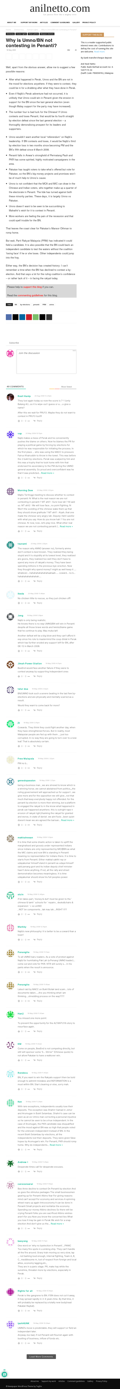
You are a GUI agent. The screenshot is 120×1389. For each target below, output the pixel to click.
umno (51, 304)
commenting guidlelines (30, 295)
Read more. (99, 51)
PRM (44, 304)
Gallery (76, 22)
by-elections (25, 304)
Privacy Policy (89, 22)
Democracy (19, 29)
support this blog (32, 287)
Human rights (32, 29)
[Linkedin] (22, 57)
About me (11, 22)
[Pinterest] (29, 57)
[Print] (49, 57)
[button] (110, 22)
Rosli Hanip (24, 396)
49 (76, 50)
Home (8, 29)
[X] (15, 57)
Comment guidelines (60, 22)
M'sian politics (33, 34)
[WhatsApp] (36, 57)
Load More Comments (41, 1356)
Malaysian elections (47, 34)
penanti (36, 304)
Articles (44, 22)
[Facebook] (9, 57)
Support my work (29, 22)
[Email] (42, 57)
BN (16, 304)
